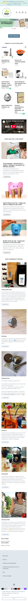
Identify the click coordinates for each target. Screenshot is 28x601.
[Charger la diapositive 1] (12, 28)
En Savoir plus (5, 304)
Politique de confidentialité (9, 563)
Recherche (5, 556)
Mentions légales (7, 576)
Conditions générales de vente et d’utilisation (11, 567)
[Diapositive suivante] (24, 28)
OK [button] (14, 598)
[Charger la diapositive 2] (13, 28)
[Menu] (25, 12)
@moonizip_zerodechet (9, 394)
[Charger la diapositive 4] (15, 28)
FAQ (4, 572)
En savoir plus (7, 176)
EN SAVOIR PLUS (14, 36)
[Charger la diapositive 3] (14, 28)
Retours (5, 559)
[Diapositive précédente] (3, 28)
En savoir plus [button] (5, 595)
